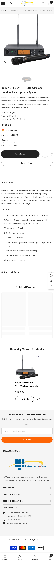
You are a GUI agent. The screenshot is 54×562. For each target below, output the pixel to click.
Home (3, 10)
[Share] (50, 154)
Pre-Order (20, 154)
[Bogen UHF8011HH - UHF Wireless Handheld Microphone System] (27, 367)
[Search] (11, 3)
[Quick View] (37, 356)
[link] (13, 328)
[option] (27, 39)
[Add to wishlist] (45, 154)
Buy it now (27, 163)
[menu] (3, 3)
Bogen (13, 112)
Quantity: (5, 140)
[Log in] (43, 3)
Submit (27, 439)
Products (12, 10)
